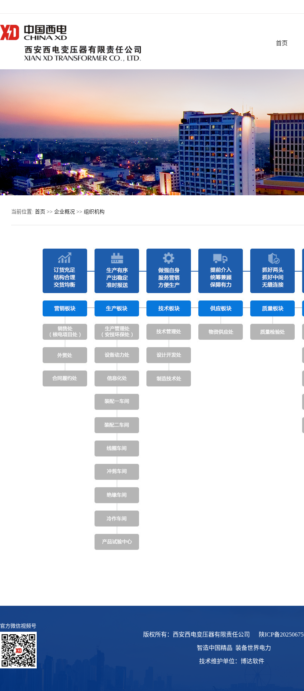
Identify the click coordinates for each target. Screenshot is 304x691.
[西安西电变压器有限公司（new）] (70, 60)
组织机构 (94, 212)
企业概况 (64, 212)
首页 (282, 43)
